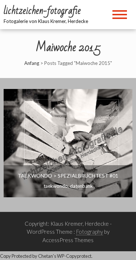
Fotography (89, 231)
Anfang (31, 63)
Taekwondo (56, 186)
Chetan (45, 256)
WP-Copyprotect (74, 256)
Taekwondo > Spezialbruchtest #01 (68, 175)
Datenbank (81, 186)
